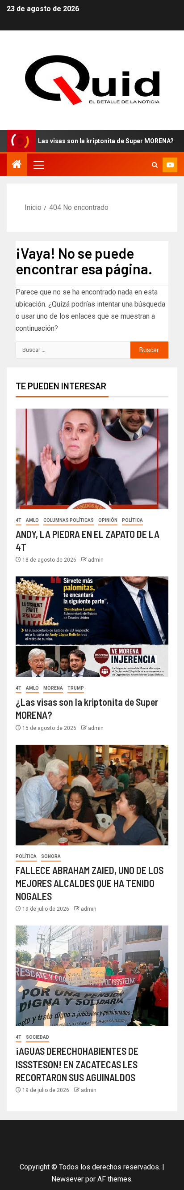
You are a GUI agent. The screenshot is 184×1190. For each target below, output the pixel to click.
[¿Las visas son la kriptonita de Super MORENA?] (92, 626)
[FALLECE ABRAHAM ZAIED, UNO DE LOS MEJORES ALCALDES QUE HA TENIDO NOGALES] (92, 795)
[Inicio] (17, 165)
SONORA (51, 856)
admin (96, 560)
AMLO (32, 520)
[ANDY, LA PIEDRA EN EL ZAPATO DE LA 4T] (92, 459)
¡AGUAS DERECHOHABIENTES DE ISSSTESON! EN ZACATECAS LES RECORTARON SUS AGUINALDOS (77, 1064)
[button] (38, 165)
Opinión (107, 520)
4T (18, 520)
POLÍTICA (132, 520)
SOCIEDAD (37, 1037)
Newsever (67, 1179)
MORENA (53, 688)
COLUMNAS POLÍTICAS (68, 520)
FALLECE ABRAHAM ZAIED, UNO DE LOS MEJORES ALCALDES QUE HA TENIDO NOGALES (89, 883)
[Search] (154, 165)
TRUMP (75, 688)
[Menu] (38, 165)
